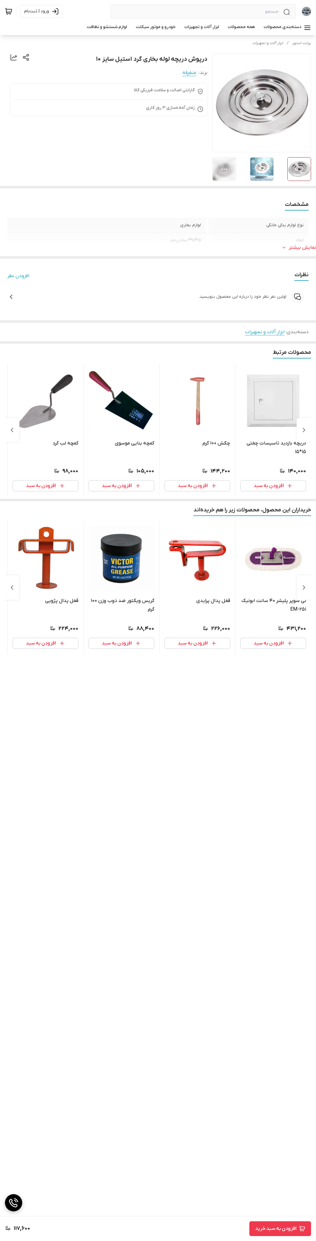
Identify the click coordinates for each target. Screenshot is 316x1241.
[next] (12, 430)
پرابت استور (301, 43)
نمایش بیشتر (302, 247)
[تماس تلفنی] (13, 1202)
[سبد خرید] (8, 11)
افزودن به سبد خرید (276, 1229)
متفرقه (189, 73)
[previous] (304, 430)
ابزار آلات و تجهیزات (267, 43)
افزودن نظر (18, 276)
